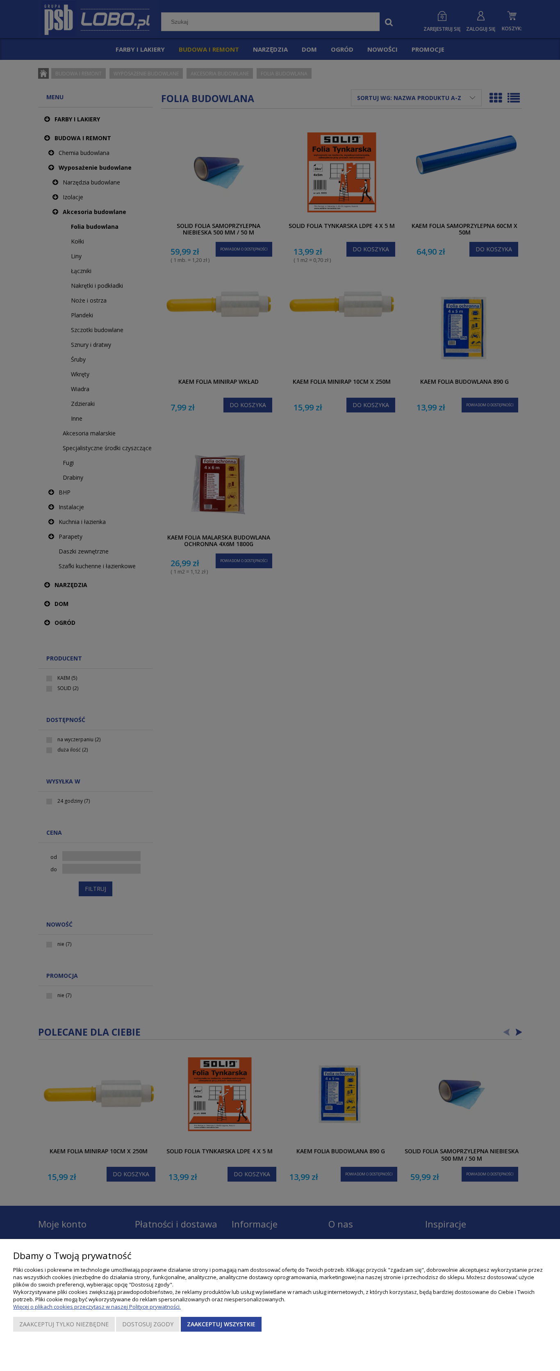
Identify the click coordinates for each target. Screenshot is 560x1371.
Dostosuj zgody (147, 1324)
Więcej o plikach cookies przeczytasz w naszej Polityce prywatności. (97, 1306)
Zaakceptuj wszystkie (221, 1324)
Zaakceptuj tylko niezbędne (64, 1324)
